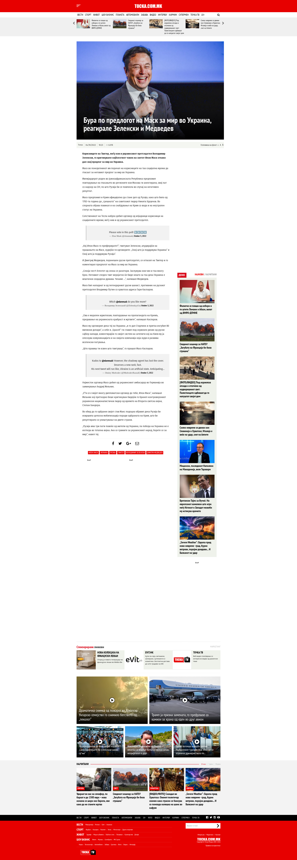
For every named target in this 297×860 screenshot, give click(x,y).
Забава (144, 14)
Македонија (89, 825)
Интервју (162, 14)
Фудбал (88, 830)
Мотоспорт (116, 830)
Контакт (217, 835)
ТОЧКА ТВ (198, 652)
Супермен (184, 14)
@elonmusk (121, 301)
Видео (153, 14)
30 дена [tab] (217, 764)
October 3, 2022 (140, 236)
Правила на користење (213, 846)
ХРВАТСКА (154, 788)
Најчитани (83, 764)
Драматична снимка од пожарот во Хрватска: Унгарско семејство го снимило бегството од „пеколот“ (108, 715)
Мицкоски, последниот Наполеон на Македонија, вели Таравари (196, 467)
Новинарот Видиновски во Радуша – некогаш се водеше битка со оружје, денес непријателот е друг (148, 750)
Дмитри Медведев (154, 452)
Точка (80, 145)
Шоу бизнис (108, 14)
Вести (80, 14)
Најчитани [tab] (211, 274)
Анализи (109, 825)
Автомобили (132, 14)
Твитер (121, 452)
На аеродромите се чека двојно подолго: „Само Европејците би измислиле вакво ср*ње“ (99, 750)
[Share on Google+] (128, 443)
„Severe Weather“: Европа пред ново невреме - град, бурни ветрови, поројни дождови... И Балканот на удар (195, 548)
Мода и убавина (98, 835)
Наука (81, 845)
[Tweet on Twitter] (120, 443)
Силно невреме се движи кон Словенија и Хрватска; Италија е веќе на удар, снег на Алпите (210, 24)
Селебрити (108, 840)
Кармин (173, 14)
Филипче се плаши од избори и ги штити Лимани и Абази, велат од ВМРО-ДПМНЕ (101, 24)
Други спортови (127, 830)
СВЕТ (116, 788)
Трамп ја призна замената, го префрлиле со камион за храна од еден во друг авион (180, 717)
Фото (150, 818)
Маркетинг (209, 835)
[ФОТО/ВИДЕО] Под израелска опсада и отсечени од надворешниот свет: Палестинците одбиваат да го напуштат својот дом (174, 26)
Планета (120, 14)
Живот (96, 14)
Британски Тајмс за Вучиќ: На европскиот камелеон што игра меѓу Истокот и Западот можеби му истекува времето (196, 506)
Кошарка (95, 830)
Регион (97, 825)
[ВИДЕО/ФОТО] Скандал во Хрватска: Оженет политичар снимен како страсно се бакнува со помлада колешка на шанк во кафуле (165, 801)
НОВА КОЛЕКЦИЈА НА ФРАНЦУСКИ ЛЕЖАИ (108, 654)
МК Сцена (117, 840)
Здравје (88, 835)
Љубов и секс (110, 835)
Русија (113, 452)
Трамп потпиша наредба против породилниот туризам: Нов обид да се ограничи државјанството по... (194, 750)
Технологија (89, 845)
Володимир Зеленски (135, 452)
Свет (103, 825)
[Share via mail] (137, 443)
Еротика (113, 845)
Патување (119, 835)
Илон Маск (93, 452)
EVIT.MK (149, 652)
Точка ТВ (194, 14)
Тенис (109, 830)
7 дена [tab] (210, 764)
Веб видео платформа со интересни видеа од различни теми (205, 658)
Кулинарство (129, 835)
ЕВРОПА (80, 788)
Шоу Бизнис (83, 839)
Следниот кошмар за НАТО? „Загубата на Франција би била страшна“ (135, 24)
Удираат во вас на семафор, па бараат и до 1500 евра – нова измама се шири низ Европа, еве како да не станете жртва (93, 799)
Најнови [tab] (199, 274)
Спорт (88, 14)
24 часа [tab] (203, 764)
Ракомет (103, 830)
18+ (203, 14)
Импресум (201, 835)
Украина (104, 452)
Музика (100, 840)
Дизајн (136, 835)
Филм (94, 840)
